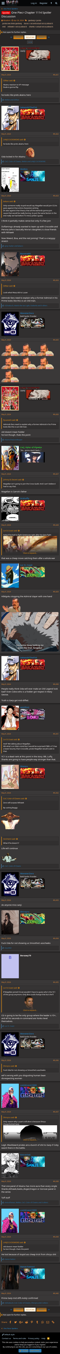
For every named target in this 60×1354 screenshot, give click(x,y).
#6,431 (56, 734)
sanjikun (24, 707)
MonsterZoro (27, 313)
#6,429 (56, 591)
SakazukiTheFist (28, 107)
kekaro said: (8, 201)
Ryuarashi (25, 253)
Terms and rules (19, 1338)
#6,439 (56, 1237)
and (12, 100)
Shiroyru (24, 911)
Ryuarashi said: (9, 420)
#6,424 (56, 280)
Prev (19, 37)
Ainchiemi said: (9, 839)
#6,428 (56, 525)
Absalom (6, 20)
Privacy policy (33, 1338)
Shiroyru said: (9, 1066)
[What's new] (51, 3)
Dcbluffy (24, 498)
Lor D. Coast (26, 565)
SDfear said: (8, 80)
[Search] (56, 3)
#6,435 (56, 982)
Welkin (24, 169)
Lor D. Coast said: (10, 530)
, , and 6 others (26, 305)
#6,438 (56, 1181)
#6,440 (56, 1293)
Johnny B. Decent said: (12, 479)
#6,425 (56, 340)
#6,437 (56, 1112)
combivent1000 (28, 1085)
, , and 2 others (26, 1303)
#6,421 (56, 75)
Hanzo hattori (27, 1266)
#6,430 (56, 684)
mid (3, 26)
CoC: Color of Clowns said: (14, 798)
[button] (3, 3)
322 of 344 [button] (30, 37)
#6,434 (56, 938)
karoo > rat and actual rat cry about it (38, 23)
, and (25, 161)
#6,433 (56, 900)
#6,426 (56, 414)
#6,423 (56, 196)
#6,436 (56, 1060)
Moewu (24, 766)
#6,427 (56, 474)
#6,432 (56, 793)
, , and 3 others (26, 1202)
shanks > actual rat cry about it (41, 26)
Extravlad (25, 1154)
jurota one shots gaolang (12, 23)
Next (41, 37)
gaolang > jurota (34, 20)
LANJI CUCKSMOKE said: (13, 139)
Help (43, 1338)
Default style (9, 1334)
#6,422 (56, 134)
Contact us (6, 1338)
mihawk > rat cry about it (17, 26)
